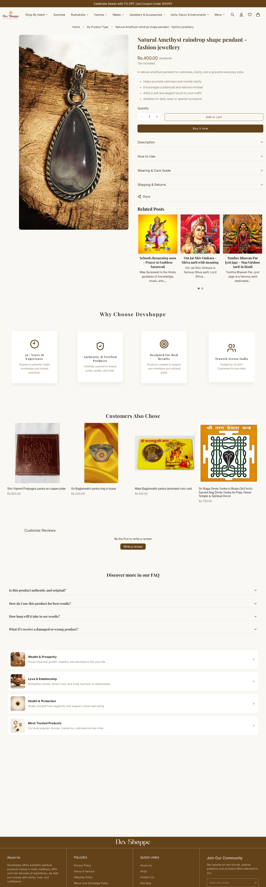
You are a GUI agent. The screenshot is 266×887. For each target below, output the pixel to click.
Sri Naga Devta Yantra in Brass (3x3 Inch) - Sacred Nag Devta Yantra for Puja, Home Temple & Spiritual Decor (226, 492)
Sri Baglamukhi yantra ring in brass (93, 488)
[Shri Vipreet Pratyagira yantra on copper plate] (37, 453)
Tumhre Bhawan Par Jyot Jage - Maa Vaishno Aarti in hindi (200, 262)
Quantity (143, 108)
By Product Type (97, 27)
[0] (258, 15)
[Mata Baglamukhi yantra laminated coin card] (165, 453)
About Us (146, 865)
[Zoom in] (125, 42)
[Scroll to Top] (259, 867)
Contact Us (147, 877)
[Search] (232, 15)
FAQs (143, 871)
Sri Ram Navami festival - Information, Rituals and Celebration (242, 262)
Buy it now (200, 128)
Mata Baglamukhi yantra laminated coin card (163, 488)
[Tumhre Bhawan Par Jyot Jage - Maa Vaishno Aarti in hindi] (199, 234)
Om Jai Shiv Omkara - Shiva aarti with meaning (157, 260)
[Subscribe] (255, 882)
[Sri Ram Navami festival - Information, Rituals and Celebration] (242, 234)
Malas (117, 14)
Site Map (145, 883)
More (218, 14)
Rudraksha (78, 14)
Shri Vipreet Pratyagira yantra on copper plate (36, 488)
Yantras (99, 14)
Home (76, 27)
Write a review (133, 546)
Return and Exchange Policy (91, 883)
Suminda (59, 14)
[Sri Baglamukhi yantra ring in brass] (101, 453)
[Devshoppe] (11, 14)
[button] (198, 288)
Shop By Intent (35, 14)
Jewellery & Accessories (145, 14)
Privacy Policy (82, 865)
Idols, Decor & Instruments (188, 14)
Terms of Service (84, 871)
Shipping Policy (83, 877)
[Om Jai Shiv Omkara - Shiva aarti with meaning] (157, 234)
